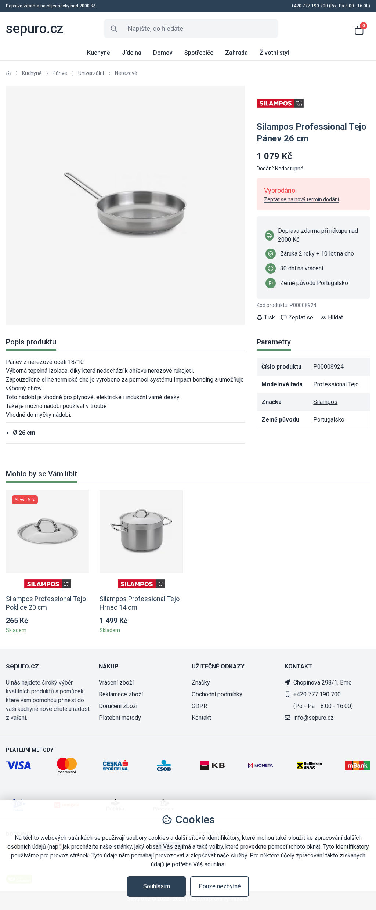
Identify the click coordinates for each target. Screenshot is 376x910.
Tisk (269, 317)
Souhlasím (156, 886)
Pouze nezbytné (220, 886)
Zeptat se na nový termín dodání (301, 199)
